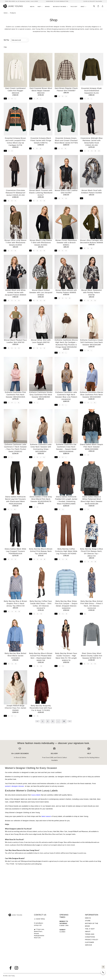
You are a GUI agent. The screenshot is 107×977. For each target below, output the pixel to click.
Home (5, 13)
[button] (94, 6)
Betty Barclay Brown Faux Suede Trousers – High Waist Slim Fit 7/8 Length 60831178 (66, 656)
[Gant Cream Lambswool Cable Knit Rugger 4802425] (15, 70)
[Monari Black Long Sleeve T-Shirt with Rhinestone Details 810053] (41, 222)
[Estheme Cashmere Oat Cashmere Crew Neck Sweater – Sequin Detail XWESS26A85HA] (66, 426)
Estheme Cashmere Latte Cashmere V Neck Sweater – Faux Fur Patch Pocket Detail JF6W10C (15, 447)
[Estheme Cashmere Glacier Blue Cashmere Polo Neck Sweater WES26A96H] (91, 374)
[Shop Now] (103, 972)
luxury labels (36, 795)
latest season (46, 816)
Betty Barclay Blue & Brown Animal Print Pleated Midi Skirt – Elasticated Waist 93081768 (40, 656)
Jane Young (11, 975)
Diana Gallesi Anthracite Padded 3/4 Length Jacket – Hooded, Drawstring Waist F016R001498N (66, 500)
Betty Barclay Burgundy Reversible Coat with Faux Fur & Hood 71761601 (41, 708)
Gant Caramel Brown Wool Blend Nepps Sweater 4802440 (41, 90)
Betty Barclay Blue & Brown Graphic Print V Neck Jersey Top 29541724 (15, 603)
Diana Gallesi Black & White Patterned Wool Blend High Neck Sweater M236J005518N (91, 500)
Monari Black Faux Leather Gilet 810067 (66, 191)
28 (64, 721)
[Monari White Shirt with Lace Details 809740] (41, 322)
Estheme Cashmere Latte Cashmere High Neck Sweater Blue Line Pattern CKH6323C (66, 395)
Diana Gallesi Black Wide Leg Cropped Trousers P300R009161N (15, 551)
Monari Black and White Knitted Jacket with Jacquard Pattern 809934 (15, 292)
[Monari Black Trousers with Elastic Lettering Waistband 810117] (41, 172)
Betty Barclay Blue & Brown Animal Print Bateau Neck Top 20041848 (40, 551)
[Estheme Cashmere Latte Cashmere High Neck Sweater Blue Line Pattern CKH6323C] (66, 374)
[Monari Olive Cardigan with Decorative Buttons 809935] (91, 222)
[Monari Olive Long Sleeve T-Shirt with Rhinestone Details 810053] (15, 222)
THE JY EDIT (90, 929)
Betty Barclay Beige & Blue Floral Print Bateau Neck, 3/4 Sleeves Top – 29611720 (91, 552)
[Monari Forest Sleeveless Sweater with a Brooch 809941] (66, 222)
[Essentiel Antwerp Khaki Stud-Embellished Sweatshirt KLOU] (91, 70)
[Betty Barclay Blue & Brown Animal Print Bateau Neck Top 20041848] (41, 531)
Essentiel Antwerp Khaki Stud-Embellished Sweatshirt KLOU (91, 90)
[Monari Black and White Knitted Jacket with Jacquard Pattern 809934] (15, 272)
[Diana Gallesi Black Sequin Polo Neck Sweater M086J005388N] (91, 426)
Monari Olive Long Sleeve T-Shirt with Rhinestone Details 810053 (15, 242)
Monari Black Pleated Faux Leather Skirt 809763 (15, 341)
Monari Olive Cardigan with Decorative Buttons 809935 (91, 241)
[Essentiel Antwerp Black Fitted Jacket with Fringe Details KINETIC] (41, 120)
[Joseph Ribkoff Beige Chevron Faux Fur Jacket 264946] (15, 687)
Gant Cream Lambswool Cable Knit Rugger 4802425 (15, 90)
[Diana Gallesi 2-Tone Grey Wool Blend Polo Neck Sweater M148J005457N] (41, 478)
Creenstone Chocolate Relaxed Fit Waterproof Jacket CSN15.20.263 (15, 192)
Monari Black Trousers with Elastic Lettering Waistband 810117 (40, 192)
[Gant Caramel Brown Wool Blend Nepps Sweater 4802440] (41, 70)
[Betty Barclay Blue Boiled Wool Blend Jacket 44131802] (15, 635)
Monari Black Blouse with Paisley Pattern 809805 (66, 291)
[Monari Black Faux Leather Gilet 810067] (66, 172)
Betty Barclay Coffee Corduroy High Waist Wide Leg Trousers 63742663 (66, 551)
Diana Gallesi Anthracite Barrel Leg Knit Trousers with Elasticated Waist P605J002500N (15, 500)
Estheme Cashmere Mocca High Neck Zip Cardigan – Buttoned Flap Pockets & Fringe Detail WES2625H (66, 343)
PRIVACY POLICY (91, 939)
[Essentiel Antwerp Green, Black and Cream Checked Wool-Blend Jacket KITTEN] (66, 120)
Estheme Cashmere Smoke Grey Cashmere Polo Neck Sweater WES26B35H (40, 394)
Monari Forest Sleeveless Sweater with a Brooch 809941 (66, 242)
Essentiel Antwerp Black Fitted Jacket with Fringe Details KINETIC (40, 140)
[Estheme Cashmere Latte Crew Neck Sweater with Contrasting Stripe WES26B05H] (41, 426)
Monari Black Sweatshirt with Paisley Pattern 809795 (91, 292)
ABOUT (87, 931)
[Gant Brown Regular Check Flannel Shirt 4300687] (66, 70)
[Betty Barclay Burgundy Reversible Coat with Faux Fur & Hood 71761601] (41, 687)
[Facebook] (11, 968)
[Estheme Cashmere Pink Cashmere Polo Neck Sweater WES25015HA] (15, 374)
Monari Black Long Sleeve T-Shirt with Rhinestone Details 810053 (41, 242)
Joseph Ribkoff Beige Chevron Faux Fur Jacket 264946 (15, 708)
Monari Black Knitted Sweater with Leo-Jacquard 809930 (40, 292)
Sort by (6, 40)
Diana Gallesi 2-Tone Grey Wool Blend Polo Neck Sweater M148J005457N (41, 499)
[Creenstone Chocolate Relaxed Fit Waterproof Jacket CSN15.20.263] (15, 172)
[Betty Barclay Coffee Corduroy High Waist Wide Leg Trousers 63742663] (66, 531)
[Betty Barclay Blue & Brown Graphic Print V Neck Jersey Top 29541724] (15, 583)
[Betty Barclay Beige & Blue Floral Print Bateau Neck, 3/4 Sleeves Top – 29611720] (91, 531)
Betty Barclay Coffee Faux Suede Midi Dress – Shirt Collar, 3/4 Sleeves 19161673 (41, 604)
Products (13, 13)
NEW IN (88, 918)
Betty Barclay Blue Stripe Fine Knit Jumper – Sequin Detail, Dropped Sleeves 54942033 (66, 604)
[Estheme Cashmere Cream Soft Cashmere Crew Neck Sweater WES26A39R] (91, 322)
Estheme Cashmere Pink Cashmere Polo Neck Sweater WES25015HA (15, 394)
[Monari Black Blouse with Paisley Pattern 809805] (66, 272)
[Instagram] (16, 968)
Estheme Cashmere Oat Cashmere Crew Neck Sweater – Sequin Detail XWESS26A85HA (66, 447)
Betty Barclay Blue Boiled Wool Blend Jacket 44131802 (15, 655)
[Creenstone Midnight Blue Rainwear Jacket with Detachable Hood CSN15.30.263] (91, 120)
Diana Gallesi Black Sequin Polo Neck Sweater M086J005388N (91, 446)
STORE (87, 920)
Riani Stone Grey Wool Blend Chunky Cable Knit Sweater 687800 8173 (91, 655)
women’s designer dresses (14, 786)
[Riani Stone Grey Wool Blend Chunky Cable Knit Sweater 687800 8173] (91, 635)
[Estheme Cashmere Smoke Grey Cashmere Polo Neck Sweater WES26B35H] (41, 374)
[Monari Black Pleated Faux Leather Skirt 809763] (15, 322)
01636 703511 (40, 919)
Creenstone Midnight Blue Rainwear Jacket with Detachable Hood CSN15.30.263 (91, 141)
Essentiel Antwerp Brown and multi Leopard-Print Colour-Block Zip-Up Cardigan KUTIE (15, 141)
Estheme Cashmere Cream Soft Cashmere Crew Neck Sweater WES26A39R (91, 342)
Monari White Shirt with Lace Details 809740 (41, 341)
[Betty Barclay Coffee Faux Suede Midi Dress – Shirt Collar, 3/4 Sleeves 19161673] (41, 583)
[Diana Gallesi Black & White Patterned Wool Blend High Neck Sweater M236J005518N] (91, 478)
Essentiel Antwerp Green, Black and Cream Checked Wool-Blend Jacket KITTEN (66, 140)
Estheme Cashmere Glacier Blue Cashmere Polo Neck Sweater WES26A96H (91, 394)
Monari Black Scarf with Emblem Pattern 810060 (91, 191)
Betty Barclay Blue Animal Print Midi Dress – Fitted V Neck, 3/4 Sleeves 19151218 (91, 604)
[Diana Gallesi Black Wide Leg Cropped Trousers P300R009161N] (15, 531)
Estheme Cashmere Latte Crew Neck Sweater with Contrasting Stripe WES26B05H (41, 447)
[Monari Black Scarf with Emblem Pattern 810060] (91, 172)
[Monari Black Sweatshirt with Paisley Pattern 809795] (91, 272)
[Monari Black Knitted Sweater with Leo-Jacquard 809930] (41, 272)
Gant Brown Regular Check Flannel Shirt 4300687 (66, 89)
